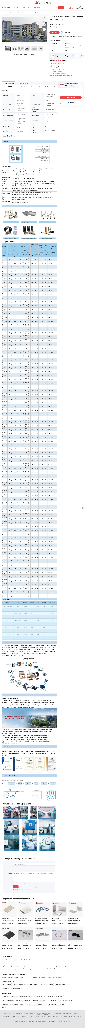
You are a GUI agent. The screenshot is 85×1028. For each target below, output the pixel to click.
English (13, 1016)
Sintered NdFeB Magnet (47, 984)
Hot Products (7, 1013)
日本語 (70, 1016)
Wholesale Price (49, 1013)
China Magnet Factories (9, 996)
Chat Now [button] (67, 32)
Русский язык (37, 1016)
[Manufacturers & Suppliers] (42, 2)
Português (24, 1016)
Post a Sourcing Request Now (22, 890)
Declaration (59, 1021)
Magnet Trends (41, 1004)
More (3, 1007)
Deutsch (49, 1016)
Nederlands (55, 1016)
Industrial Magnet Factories (55, 996)
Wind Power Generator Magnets (50, 966)
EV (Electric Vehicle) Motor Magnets (11, 966)
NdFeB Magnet (33, 12)
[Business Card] (81, 90)
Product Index (76, 1013)
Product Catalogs (25, 959)
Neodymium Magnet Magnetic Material (13, 1004)
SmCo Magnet (33, 984)
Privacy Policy (67, 1021)
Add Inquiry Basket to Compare (25, 54)
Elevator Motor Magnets (69, 963)
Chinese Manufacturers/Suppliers (27, 1013)
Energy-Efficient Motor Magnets (30, 966)
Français (30, 1016)
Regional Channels (67, 1013)
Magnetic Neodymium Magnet (31, 1000)
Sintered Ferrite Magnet (20, 984)
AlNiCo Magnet (7, 984)
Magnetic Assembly (7, 963)
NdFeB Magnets (26, 963)
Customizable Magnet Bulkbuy (57, 1004)
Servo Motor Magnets (48, 963)
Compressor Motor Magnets (70, 966)
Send (16, 887)
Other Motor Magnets (27, 969)
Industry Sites (58, 1013)
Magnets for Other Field (48, 969)
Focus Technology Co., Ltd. (32, 1021)
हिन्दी (74, 1016)
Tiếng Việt (40, 1018)
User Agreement (51, 1021)
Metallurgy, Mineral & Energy (12, 12)
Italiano (43, 1016)
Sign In (52, 75)
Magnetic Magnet (40, 996)
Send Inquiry (54, 32)
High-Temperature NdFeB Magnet (46, 12)
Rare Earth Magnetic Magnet (67, 1000)
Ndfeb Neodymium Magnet (50, 1000)
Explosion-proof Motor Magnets (10, 969)
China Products (15, 1013)
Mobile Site (39, 1014)
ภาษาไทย (79, 1016)
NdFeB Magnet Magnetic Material (11, 1000)
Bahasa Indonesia (48, 1018)
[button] (51, 86)
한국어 (65, 1016)
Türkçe (34, 1018)
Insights (46, 1014)
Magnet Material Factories (25, 996)
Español (18, 1016)
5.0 (66, 86)
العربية (61, 1016)
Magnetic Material (25, 12)
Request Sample (77, 36)
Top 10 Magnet (30, 1004)
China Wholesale (41, 1013)
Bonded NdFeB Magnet (62, 984)
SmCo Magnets (67, 969)
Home (3, 12)
